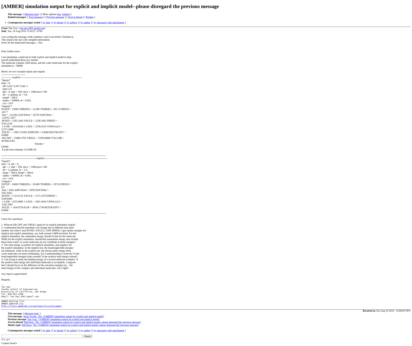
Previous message (55, 17)
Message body (31, 14)
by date (46, 22)
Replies (90, 17)
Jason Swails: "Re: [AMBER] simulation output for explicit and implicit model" (63, 316)
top (59, 14)
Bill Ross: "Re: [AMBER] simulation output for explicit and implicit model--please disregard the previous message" (82, 322)
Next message (36, 17)
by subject (72, 22)
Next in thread (75, 17)
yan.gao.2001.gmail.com (32, 28)
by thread (58, 22)
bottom (65, 14)
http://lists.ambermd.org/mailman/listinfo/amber (31, 306)
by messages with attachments (109, 22)
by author (85, 22)
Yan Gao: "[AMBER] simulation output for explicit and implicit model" (63, 319)
